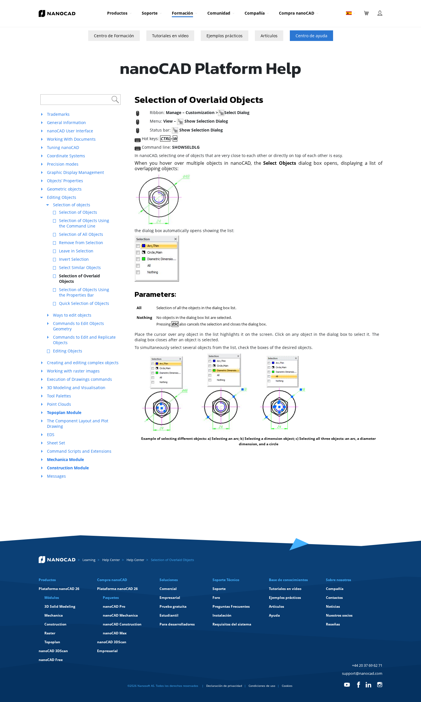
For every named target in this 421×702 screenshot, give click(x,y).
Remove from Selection (81, 242)
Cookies (287, 686)
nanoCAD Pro (114, 606)
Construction (55, 624)
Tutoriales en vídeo (170, 35)
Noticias (333, 606)
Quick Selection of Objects (84, 303)
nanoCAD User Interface (70, 131)
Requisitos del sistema (232, 624)
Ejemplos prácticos (224, 35)
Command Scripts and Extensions (79, 451)
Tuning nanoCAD (63, 147)
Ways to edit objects (72, 315)
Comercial (168, 588)
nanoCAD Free (51, 659)
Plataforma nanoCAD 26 (59, 588)
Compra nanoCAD (296, 13)
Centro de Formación (114, 35)
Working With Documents (71, 139)
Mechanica (53, 615)
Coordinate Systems (66, 155)
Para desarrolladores (177, 624)
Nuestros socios (339, 615)
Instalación (222, 615)
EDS (50, 434)
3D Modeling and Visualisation (76, 387)
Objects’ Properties (65, 180)
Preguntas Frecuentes (231, 606)
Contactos (334, 597)
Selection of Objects (78, 212)
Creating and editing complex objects (83, 362)
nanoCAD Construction (122, 624)
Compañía (255, 13)
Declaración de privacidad (224, 686)
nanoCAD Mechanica (120, 615)
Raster (49, 633)
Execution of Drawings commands (79, 379)
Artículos (269, 35)
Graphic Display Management (75, 172)
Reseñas (333, 624)
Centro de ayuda (311, 35)
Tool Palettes (59, 396)
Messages (56, 476)
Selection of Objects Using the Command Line (84, 223)
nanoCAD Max (115, 633)
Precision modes (62, 164)
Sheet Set (56, 443)
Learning (88, 560)
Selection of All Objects (81, 234)
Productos (117, 13)
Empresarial (107, 650)
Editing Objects (61, 197)
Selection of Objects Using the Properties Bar (84, 292)
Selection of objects (71, 204)
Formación (182, 13)
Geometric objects (64, 189)
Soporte (150, 13)
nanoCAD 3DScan (53, 650)
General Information (66, 122)
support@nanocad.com (362, 673)
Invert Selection (74, 259)
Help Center (111, 560)
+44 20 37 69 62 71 (367, 665)
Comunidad (218, 13)
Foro (216, 597)
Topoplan (52, 642)
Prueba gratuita (173, 606)
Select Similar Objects (80, 267)
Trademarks (58, 114)
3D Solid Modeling (59, 606)
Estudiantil (169, 615)
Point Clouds (59, 404)
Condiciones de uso (262, 686)
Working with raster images (73, 371)
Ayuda (274, 615)
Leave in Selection (76, 251)
